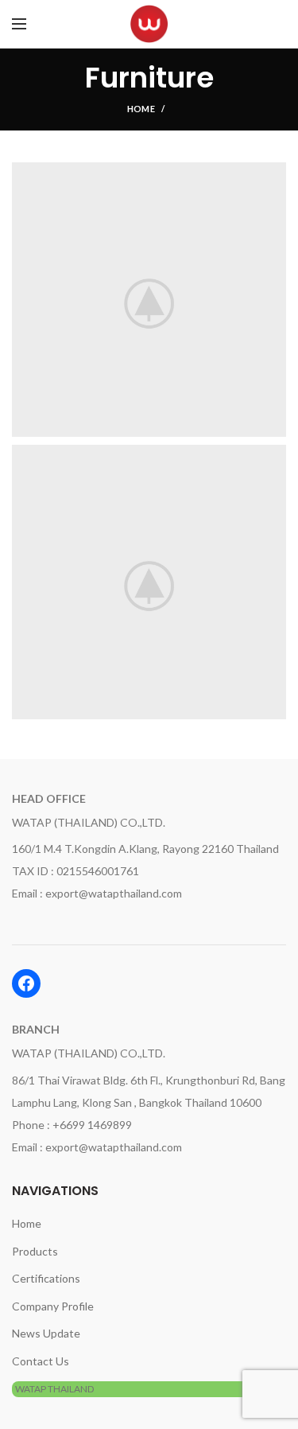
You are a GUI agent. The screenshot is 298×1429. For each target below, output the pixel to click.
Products (35, 1251)
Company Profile (53, 1306)
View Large (274, 174)
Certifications (46, 1278)
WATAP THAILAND (54, 1389)
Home (141, 108)
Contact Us (40, 1361)
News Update (46, 1333)
